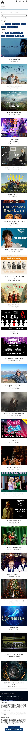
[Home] (2, 3)
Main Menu (3, 8)
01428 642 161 (8, 698)
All (2, 24)
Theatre (15, 27)
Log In (22, 1)
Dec (21, 32)
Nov (16, 32)
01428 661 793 (22, 698)
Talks (9, 27)
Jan (3, 35)
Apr (17, 35)
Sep (7, 32)
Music (3, 27)
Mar (12, 35)
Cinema (8, 24)
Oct (12, 32)
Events (23, 24)
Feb (8, 35)
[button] (16, 1)
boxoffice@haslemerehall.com (9, 700)
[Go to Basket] (26, 1)
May (22, 35)
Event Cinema (16, 24)
